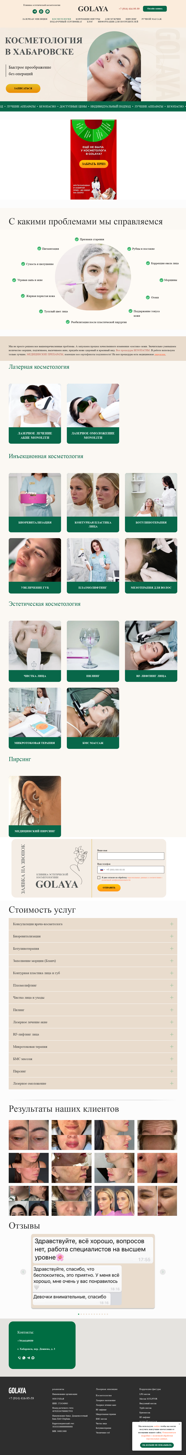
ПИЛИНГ (93, 676)
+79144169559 (25, 1340)
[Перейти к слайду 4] (86, 1314)
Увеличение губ (103, 1433)
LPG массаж (145, 1394)
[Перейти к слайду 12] (107, 1314)
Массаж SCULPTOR (148, 1399)
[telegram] (35, 13)
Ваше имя (102, 850)
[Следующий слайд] (163, 1272)
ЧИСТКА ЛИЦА (35, 676)
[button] (23, 88)
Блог (90, 22)
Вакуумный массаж (148, 1403)
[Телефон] (19, 1358)
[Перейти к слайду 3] (83, 1314)
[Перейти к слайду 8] (97, 1314)
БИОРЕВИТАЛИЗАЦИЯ (34, 522)
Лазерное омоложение (106, 1400)
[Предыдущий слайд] (23, 1272)
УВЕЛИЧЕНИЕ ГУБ (35, 587)
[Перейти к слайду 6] (91, 1314)
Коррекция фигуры (88, 19)
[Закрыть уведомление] (179, 1424)
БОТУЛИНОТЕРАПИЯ (151, 522)
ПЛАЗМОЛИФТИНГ (93, 587)
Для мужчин (113, 19)
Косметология (61, 19)
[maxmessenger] (41, 13)
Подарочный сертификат (66, 22)
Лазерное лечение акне (106, 1405)
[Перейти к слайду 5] (89, 1314)
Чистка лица (101, 1423)
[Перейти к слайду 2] (81, 1314)
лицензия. (160, 354)
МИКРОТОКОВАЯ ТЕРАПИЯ (35, 743)
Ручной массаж (152, 19)
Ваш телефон (103, 864)
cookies (157, 1426)
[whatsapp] (47, 13)
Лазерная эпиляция (34, 19)
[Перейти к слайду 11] (104, 1314)
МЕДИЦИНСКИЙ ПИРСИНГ (35, 831)
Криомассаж (145, 1413)
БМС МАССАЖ (93, 743)
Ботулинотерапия (103, 1428)
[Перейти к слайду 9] (99, 1314)
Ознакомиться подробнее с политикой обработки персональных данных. (158, 1435)
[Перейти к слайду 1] (78, 1314)
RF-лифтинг (101, 1410)
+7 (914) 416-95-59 (129, 8)
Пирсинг (131, 19)
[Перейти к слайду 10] (102, 1314)
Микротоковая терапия (106, 1414)
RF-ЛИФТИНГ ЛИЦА (151, 676)
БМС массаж (101, 1419)
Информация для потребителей (118, 22)
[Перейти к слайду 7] (94, 1314)
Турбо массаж (146, 1408)
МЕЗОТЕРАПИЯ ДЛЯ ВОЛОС (151, 587)
